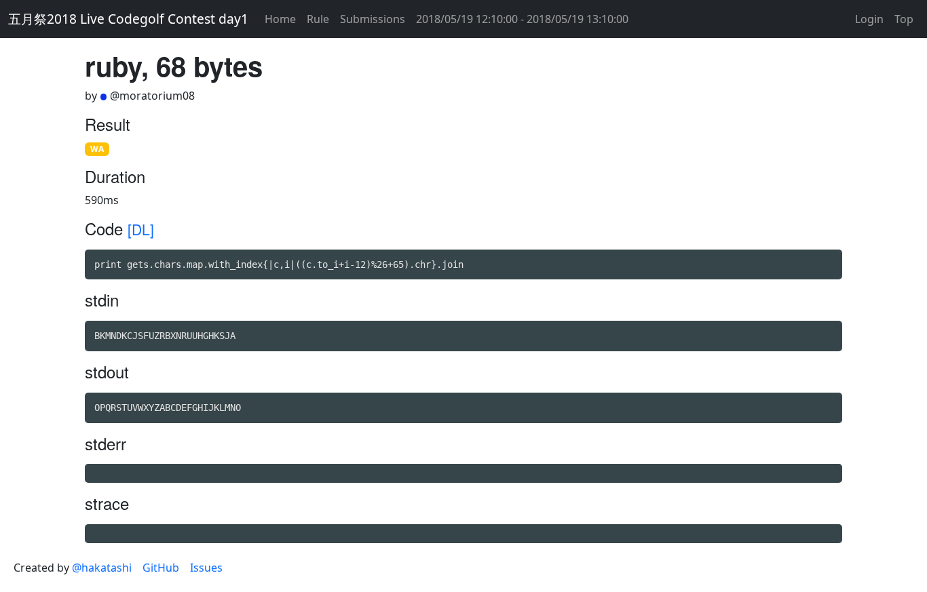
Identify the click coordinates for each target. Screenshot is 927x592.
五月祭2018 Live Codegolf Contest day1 (128, 18)
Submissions (372, 19)
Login (869, 19)
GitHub (161, 567)
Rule (318, 19)
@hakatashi (102, 567)
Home (280, 19)
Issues (206, 567)
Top (903, 19)
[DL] (141, 229)
